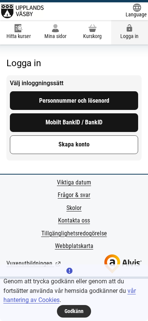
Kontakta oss (74, 220)
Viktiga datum (74, 182)
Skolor (74, 207)
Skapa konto (74, 144)
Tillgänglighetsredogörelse (74, 233)
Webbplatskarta (74, 245)
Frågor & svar (74, 195)
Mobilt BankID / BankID (74, 122)
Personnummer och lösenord (74, 100)
